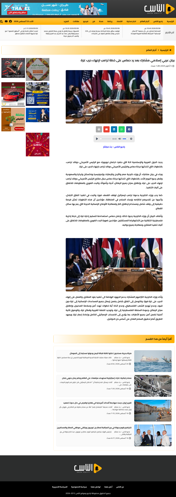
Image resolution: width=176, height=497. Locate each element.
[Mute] (120, 139)
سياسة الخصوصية (79, 487)
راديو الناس (158, 21)
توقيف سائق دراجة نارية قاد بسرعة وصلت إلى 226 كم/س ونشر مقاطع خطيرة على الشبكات (102, 32)
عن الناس (120, 487)
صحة (101, 21)
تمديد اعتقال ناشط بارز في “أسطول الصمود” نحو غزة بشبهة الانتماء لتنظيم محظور (21, 32)
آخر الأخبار (169, 32)
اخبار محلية (131, 21)
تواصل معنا (96, 487)
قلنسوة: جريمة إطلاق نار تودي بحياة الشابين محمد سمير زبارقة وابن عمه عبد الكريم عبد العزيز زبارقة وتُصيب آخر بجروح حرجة (61, 33)
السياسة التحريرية (59, 487)
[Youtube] (6, 21)
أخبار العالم (144, 21)
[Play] (97, 139)
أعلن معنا (108, 487)
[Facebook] (10, 21)
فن (93, 21)
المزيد (66, 21)
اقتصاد (120, 21)
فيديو (85, 21)
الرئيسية (170, 21)
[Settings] (131, 139)
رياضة (109, 21)
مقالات (76, 21)
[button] (1, 21)
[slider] (105, 139)
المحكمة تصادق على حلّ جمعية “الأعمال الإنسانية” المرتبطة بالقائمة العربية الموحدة (145, 32)
